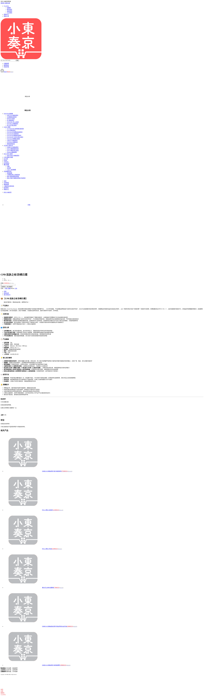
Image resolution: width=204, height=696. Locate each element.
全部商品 (6, 182)
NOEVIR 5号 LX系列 (13, 122)
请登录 (2, 3)
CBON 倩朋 (7, 127)
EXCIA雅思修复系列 (13, 148)
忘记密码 (9, 12)
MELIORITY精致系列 (13, 155)
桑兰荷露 (6, 164)
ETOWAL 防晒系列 (12, 142)
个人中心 (6, 6)
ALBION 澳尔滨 (8, 145)
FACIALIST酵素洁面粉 (13, 138)
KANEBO (6, 163)
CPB (16, 288)
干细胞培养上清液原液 (13, 174)
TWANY (6, 161)
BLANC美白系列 (12, 125)
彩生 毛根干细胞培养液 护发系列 (16, 178)
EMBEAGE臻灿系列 (12, 147)
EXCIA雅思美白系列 (13, 150)
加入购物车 (9, 286)
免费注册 (7, 3)
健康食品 (6, 65)
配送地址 (9, 9)
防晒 (9, 288)
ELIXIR (6, 158)
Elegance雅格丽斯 (12, 152)
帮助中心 (6, 14)
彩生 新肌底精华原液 (13, 176)
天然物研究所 (7, 171)
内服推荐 (6, 63)
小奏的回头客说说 (9, 186)
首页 (5, 181)
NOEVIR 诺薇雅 (8, 113)
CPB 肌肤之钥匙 (8, 157)
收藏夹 (9, 7)
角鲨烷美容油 (11, 143)
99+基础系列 (10, 120)
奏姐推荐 (6, 184)
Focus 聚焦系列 (11, 130)
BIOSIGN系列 (11, 118)
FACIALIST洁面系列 (13, 133)
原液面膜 (9, 173)
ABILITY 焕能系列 (12, 140)
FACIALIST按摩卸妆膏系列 (14, 132)
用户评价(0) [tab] (7, 294)
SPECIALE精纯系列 (12, 115)
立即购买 (3, 286)
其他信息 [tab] (6, 293)
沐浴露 (9, 168)
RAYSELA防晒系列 (12, 123)
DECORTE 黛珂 (8, 154)
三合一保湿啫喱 (11, 169)
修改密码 (9, 11)
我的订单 (6, 16)
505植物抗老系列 (12, 117)
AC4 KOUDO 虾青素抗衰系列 (15, 128)
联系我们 (6, 187)
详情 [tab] (5, 291)
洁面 (8, 166)
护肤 (6, 288)
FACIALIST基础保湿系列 (14, 135)
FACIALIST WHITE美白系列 (15, 137)
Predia (5, 160)
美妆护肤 (6, 66)
